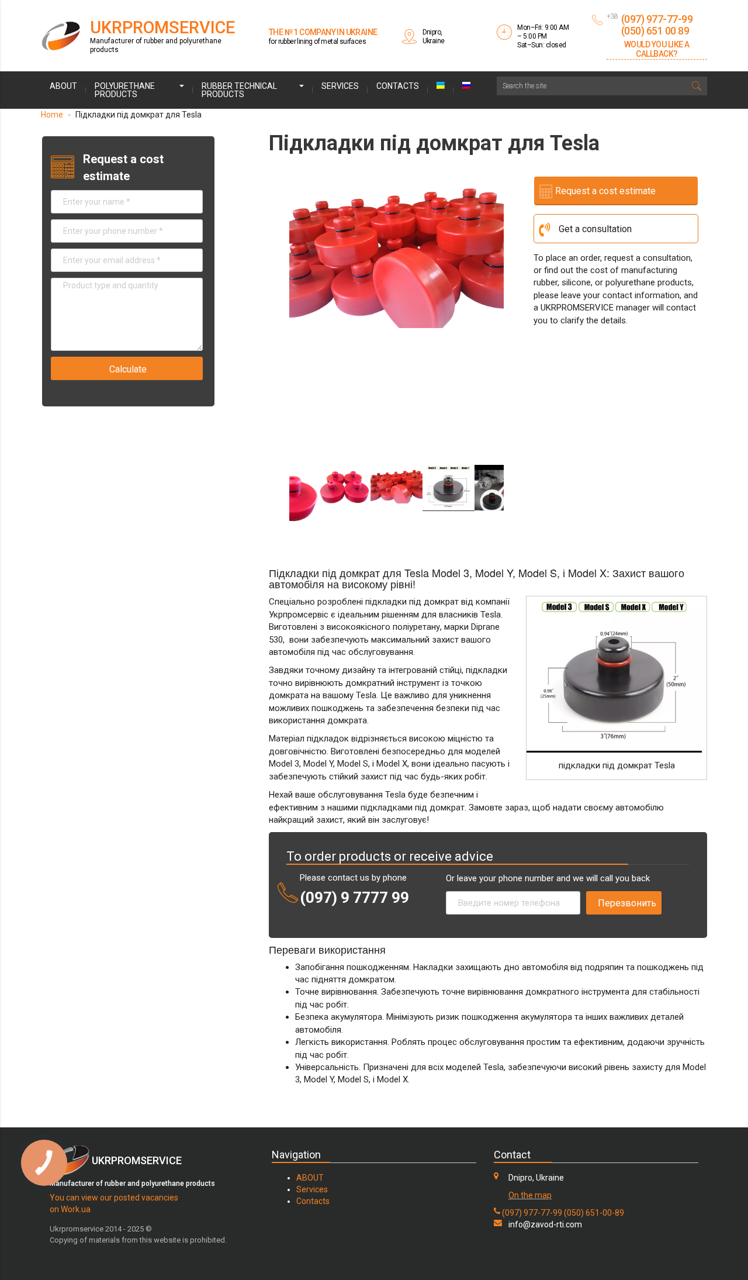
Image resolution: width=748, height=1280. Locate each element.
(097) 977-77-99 (532, 1212)
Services (340, 86)
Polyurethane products (125, 90)
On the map (530, 1195)
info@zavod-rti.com (545, 1224)
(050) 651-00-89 (594, 1212)
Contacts (397, 86)
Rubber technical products (239, 90)
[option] (396, 247)
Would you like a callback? (657, 49)
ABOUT (310, 1177)
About (63, 86)
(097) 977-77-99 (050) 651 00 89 (657, 25)
